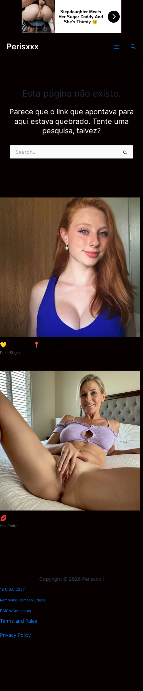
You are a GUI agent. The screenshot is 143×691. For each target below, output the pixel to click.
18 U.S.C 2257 (12, 589)
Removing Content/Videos (22, 600)
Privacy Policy (15, 635)
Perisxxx (23, 46)
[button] (133, 47)
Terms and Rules (18, 621)
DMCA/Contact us (15, 610)
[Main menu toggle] (117, 47)
